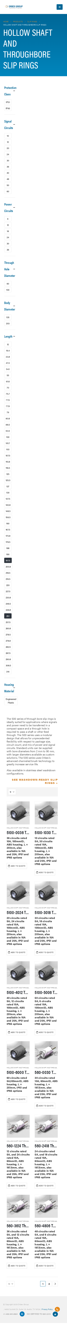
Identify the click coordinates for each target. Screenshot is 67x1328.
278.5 (8, 634)
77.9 (8, 406)
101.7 (8, 443)
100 (7, 289)
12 (8, 141)
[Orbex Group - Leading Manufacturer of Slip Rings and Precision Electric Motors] (13, 7)
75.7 (8, 393)
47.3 (8, 362)
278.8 (8, 640)
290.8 (8, 659)
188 (7, 548)
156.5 (8, 517)
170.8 (8, 535)
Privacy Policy (47, 1309)
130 (7, 492)
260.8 (8, 628)
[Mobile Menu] (60, 7)
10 (8, 135)
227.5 (8, 591)
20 (8, 148)
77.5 (8, 399)
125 (7, 474)
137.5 (8, 498)
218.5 (8, 572)
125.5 (8, 480)
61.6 (8, 381)
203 (8, 323)
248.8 (8, 609)
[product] (18, 812)
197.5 (8, 560)
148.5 (8, 511)
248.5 (8, 603)
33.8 (8, 356)
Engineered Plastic (11, 700)
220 (8, 585)
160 (7, 523)
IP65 (8, 108)
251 (7, 616)
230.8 (8, 597)
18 (8, 231)
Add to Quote (18, 866)
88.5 (8, 424)
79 (8, 412)
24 (8, 154)
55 (8, 375)
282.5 (8, 646)
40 (8, 172)
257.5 (8, 622)
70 (8, 387)
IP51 (8, 102)
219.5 (8, 578)
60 (8, 191)
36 (8, 166)
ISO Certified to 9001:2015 (39, 1314)
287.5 (8, 653)
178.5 (8, 541)
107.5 (8, 455)
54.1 (7, 369)
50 (8, 185)
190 (7, 554)
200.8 (8, 566)
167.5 (8, 529)
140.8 (8, 504)
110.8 (8, 461)
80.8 (8, 418)
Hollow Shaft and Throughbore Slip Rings (24, 828)
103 (7, 449)
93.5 (8, 430)
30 (8, 160)
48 (8, 179)
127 (7, 486)
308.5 (8, 665)
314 (7, 671)
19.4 (8, 350)
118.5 (8, 467)
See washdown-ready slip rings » (35, 781)
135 (7, 317)
